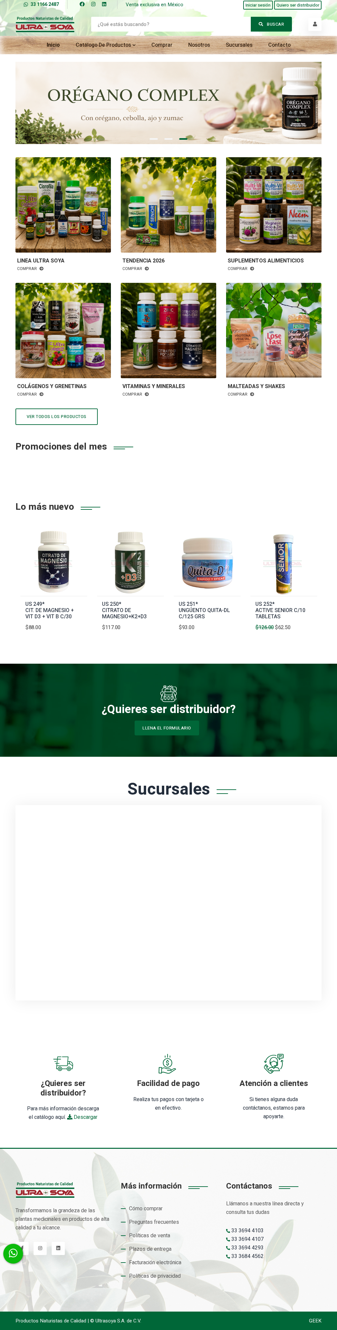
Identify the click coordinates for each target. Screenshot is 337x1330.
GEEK (315, 1320)
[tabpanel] (168, 103)
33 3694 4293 (247, 1248)
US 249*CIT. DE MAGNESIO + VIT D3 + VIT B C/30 (49, 610)
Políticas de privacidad (155, 1276)
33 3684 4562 (247, 1256)
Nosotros (199, 45)
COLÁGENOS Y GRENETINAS (52, 386)
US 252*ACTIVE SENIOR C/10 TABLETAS (280, 610)
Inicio (53, 45)
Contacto (279, 45)
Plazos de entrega (150, 1249)
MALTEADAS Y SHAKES (256, 386)
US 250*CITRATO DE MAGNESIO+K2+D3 (124, 610)
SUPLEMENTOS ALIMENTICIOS (266, 261)
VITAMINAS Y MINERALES (153, 386)
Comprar (161, 45)
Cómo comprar (146, 1209)
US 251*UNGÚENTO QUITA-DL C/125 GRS (204, 610)
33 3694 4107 (247, 1239)
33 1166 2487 (45, 4)
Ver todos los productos (57, 416)
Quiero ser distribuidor (297, 5)
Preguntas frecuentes (154, 1222)
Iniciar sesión (258, 5)
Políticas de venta (149, 1236)
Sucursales (239, 45)
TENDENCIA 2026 (143, 261)
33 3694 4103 (247, 1231)
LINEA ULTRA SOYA (41, 261)
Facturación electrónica (155, 1263)
